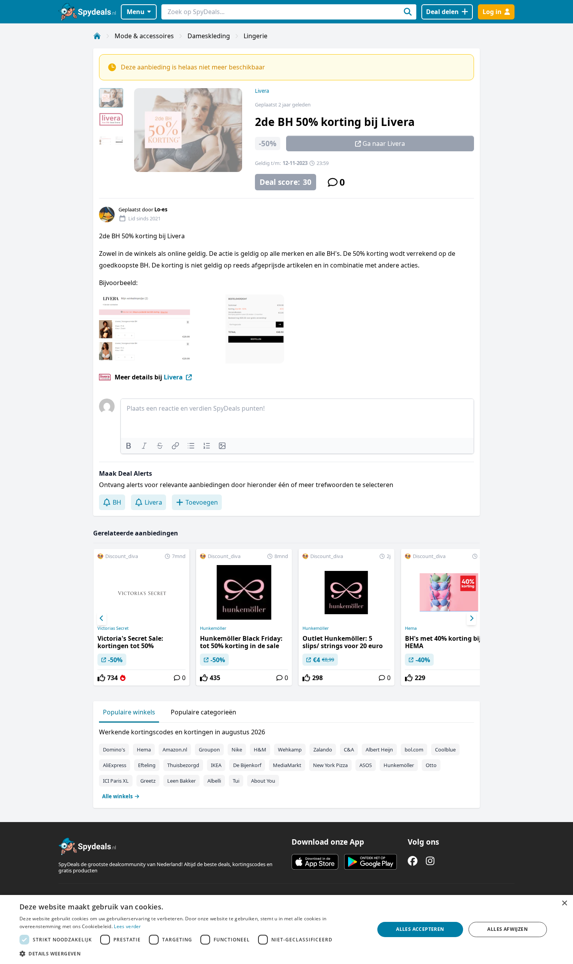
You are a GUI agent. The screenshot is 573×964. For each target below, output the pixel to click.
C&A (349, 749)
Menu (136, 11)
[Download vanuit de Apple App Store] (315, 862)
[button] (191, 953)
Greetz (148, 780)
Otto (431, 765)
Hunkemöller (213, 628)
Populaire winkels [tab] (129, 712)
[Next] (471, 618)
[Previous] (101, 618)
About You (263, 780)
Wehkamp (290, 749)
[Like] (101, 678)
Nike (237, 749)
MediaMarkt (287, 765)
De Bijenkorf (247, 765)
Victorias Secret (113, 628)
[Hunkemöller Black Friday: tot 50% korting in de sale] (244, 617)
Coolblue (445, 749)
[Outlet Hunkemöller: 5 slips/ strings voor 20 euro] (346, 617)
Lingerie (255, 36)
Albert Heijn (379, 749)
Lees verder (127, 926)
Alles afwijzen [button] (507, 929)
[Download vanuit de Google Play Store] (370, 862)
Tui (236, 780)
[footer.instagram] (430, 861)
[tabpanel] (286, 762)
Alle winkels (117, 796)
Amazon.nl (175, 749)
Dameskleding (208, 36)
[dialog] (286, 929)
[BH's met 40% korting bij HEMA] (449, 617)
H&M (260, 749)
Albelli (214, 780)
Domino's (114, 749)
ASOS (365, 765)
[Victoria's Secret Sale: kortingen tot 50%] (141, 617)
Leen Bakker (181, 780)
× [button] (564, 903)
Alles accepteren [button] (420, 929)
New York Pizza (330, 765)
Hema (411, 628)
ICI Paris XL (116, 780)
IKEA (216, 765)
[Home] (97, 36)
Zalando (322, 749)
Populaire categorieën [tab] (203, 712)
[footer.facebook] (412, 861)
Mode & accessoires (144, 36)
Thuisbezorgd (183, 765)
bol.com (414, 749)
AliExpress (114, 765)
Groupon (209, 749)
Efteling (147, 765)
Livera (262, 91)
